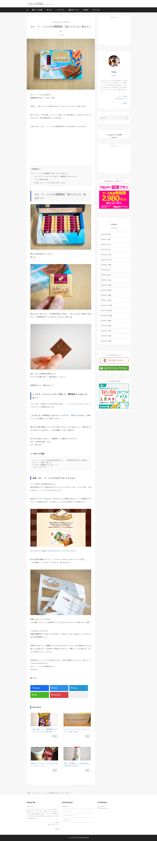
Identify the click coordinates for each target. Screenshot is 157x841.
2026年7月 (104, 239)
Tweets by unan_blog (103, 808)
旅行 (86, 10)
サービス (97, 10)
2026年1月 (104, 249)
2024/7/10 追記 (42, 179)
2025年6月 (104, 275)
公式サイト (75, 415)
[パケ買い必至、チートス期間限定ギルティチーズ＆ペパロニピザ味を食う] (44, 719)
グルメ (50, 10)
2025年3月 (104, 290)
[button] (39, 169)
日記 (63, 35)
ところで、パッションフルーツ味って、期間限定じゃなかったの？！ (55, 176)
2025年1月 (104, 300)
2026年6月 (104, 244)
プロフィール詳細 (122, 96)
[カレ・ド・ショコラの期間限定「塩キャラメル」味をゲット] (61, 64)
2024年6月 (104, 336)
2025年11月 (105, 255)
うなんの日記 (72, 837)
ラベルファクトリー (54, 551)
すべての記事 (38, 10)
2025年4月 (104, 285)
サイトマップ (67, 810)
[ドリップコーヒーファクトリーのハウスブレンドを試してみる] (77, 719)
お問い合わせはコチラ (121, 98)
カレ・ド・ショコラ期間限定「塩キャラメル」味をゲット (49, 173)
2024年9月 (104, 321)
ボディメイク (74, 10)
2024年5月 (104, 341)
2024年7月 (104, 331)
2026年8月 (104, 234)
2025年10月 (105, 260)
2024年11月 (105, 310)
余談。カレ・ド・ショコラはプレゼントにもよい (49, 182)
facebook (36, 688)
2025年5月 (104, 280)
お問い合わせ (67, 820)
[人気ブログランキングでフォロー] (114, 368)
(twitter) (125, 103)
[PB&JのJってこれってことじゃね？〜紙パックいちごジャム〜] (44, 753)
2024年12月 (105, 305)
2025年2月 (104, 295)
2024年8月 (104, 326)
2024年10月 (105, 315)
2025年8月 (104, 270)
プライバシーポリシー (69, 815)
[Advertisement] (42, 151)
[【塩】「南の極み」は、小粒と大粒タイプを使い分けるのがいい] (77, 753)
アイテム (61, 10)
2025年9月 (104, 265)
